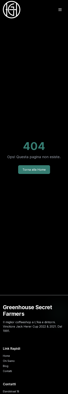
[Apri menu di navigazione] (60, 9)
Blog (5, 365)
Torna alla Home (34, 169)
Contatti (7, 371)
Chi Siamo (9, 360)
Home (6, 355)
